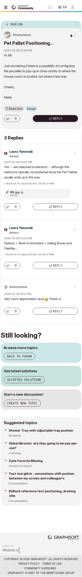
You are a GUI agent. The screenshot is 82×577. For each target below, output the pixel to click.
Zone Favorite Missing (26, 461)
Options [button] (75, 23)
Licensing (15, 453)
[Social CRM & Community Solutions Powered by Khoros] (11, 549)
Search (50, 7)
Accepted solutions (24, 380)
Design (31, 108)
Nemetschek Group (60, 573)
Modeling (15, 435)
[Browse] (6, 7)
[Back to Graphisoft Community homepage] (23, 7)
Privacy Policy (29, 563)
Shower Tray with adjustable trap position (41, 430)
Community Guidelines (40, 568)
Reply (57, 118)
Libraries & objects (20, 466)
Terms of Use (52, 563)
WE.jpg (14, 192)
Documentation (18, 483)
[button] (7, 118)
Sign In (74, 7)
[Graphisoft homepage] (63, 538)
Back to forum (19, 356)
